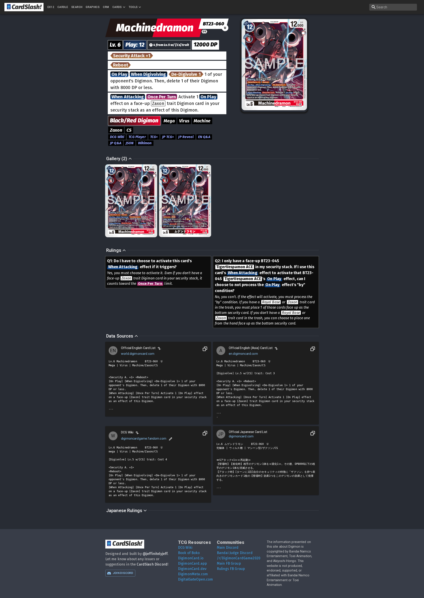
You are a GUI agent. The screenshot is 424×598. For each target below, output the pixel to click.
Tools (133, 7)
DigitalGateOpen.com (195, 579)
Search (76, 7)
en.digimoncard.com (243, 353)
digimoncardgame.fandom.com (143, 438)
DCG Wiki (185, 547)
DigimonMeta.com (193, 574)
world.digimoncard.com (137, 353)
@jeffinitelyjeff (155, 554)
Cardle (62, 7)
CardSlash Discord (152, 564)
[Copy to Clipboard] (205, 348)
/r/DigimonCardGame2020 (238, 558)
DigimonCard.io (190, 558)
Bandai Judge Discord (235, 553)
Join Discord (123, 573)
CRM (106, 7)
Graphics (93, 7)
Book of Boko (189, 553)
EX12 (50, 7)
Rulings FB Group (231, 569)
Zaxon (158, 103)
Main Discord (228, 547)
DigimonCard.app (192, 563)
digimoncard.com (241, 436)
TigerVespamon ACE (234, 266)
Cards (117, 7)
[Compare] (159, 348)
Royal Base (271, 302)
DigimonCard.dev (192, 569)
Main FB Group (229, 563)
